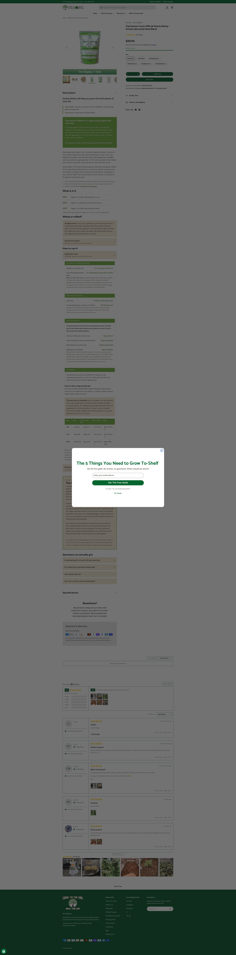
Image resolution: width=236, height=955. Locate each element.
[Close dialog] (161, 450)
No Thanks (118, 493)
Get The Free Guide (118, 483)
